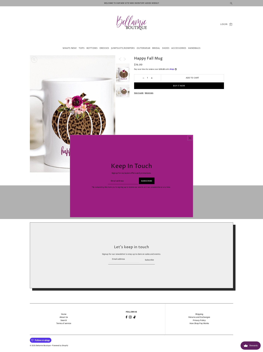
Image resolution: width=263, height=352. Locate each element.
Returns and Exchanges (199, 317)
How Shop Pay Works (199, 323)
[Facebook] (126, 317)
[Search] (231, 3)
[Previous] (120, 59)
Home (63, 314)
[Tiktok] (134, 317)
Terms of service (63, 323)
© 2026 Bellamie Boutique (40, 346)
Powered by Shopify (60, 346)
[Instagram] (130, 317)
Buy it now (179, 86)
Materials (149, 93)
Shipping (199, 314)
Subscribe (149, 260)
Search (64, 320)
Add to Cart (192, 78)
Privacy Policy (199, 320)
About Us (64, 317)
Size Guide (139, 93)
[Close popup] (190, 138)
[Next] (125, 59)
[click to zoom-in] (34, 60)
